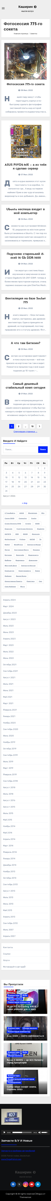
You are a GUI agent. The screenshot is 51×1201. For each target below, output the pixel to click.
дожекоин (33, 560)
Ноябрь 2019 (9, 742)
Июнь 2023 (8, 632)
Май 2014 (7, 833)
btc (42, 513)
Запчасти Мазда (34, 544)
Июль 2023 (8, 626)
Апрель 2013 (9, 917)
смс (40, 581)
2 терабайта (10, 513)
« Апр (24, 503)
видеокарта (33, 555)
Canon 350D (9, 518)
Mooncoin (36, 534)
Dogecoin (8, 529)
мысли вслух (21, 576)
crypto (28, 523)
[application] (25, 1132)
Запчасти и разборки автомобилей (18, 1151)
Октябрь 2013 (9, 878)
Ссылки (6, 954)
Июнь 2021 (8, 690)
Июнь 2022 (8, 658)
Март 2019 (8, 768)
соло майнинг (10, 586)
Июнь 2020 (8, 736)
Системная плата (21, 550)
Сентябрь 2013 (10, 884)
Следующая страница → (25, 431)
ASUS (21, 513)
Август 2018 (9, 787)
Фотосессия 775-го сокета (25, 84)
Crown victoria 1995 (13, 523)
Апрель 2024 (9, 600)
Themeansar (25, 1197)
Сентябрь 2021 (10, 671)
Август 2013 (9, 891)
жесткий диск (11, 565)
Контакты (8, 947)
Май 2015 (7, 820)
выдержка (20, 560)
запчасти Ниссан (28, 565)
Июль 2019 (8, 761)
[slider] (22, 1132)
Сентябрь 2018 (10, 781)
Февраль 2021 (10, 710)
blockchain (32, 513)
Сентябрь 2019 (10, 755)
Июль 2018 (8, 794)
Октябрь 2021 (9, 664)
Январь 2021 (9, 716)
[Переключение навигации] (3, 8)
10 (32, 426)
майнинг (8, 576)
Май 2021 (7, 697)
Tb (40, 539)
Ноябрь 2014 (9, 826)
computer (23, 518)
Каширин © (27, 7)
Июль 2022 (8, 652)
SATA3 (32, 539)
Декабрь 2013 (9, 865)
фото (22, 586)
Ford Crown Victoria (25, 529)
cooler (34, 518)
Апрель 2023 (9, 639)
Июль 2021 (8, 684)
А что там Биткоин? (25, 343)
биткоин (8, 555)
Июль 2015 (8, 813)
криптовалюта (25, 571)
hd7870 (8, 534)
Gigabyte (40, 529)
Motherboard (10, 539)
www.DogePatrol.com (11, 1159)
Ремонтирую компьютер (19, 1002)
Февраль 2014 (10, 852)
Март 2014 (8, 846)
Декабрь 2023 (10, 613)
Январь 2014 (9, 858)
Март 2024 (8, 606)
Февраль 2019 (10, 774)
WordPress (18, 544)
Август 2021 (9, 677)
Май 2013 (7, 910)
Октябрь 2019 (9, 749)
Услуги (6, 960)
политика (31, 581)
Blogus (39, 1194)
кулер (37, 571)
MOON (25, 534)
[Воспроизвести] (4, 1132)
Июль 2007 (8, 930)
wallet (7, 544)
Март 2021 (8, 703)
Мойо (25, 995)
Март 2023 (8, 645)
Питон (7, 550)
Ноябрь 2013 (9, 871)
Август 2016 (9, 800)
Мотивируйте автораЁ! (14, 967)
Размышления (14, 1083)
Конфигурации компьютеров (21, 1079)
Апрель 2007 (9, 936)
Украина (36, 550)
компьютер (9, 571)
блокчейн (20, 555)
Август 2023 (9, 619)
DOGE (37, 523)
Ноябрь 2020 (9, 723)
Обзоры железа (15, 999)
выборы (8, 560)
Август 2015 (9, 807)
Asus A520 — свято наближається (25, 1036)
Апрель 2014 (9, 839)
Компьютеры (14, 995)
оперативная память (13, 581)
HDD (17, 534)
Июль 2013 (8, 897)
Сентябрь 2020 (10, 729)
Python (22, 539)
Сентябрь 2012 (10, 923)
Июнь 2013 (8, 904)
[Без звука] (39, 1132)
